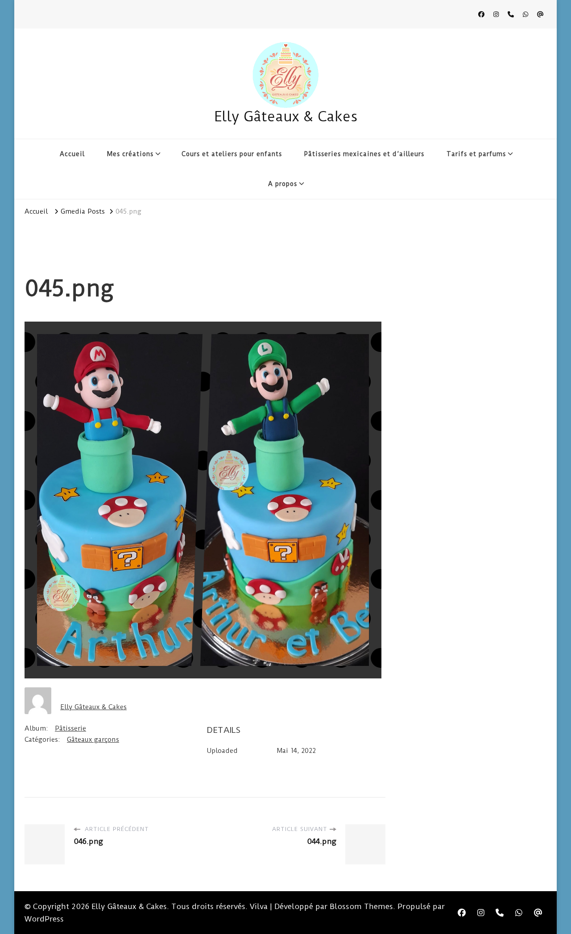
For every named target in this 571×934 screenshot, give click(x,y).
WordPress (44, 918)
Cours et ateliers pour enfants (232, 153)
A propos (282, 183)
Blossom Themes (361, 906)
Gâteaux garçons (93, 740)
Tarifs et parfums (476, 153)
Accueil (72, 153)
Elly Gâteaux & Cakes (285, 116)
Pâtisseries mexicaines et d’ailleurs (364, 153)
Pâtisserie (70, 728)
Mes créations (130, 153)
